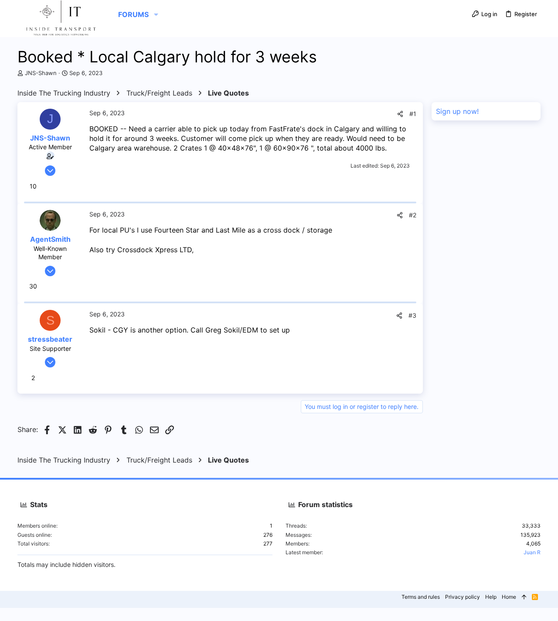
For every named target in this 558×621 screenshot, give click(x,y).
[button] (156, 14)
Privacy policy (462, 597)
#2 (412, 215)
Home (509, 597)
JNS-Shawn (41, 72)
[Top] (524, 597)
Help (491, 597)
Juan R (532, 552)
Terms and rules (420, 597)
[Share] (400, 114)
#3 (412, 315)
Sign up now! (457, 111)
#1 (412, 113)
